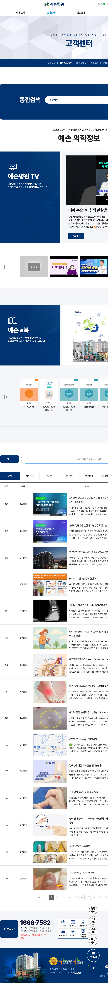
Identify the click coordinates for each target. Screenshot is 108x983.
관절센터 (93, 910)
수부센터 (93, 931)
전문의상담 (50, 63)
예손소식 (20, 12)
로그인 (100, 4)
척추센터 (93, 920)
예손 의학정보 (66, 63)
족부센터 (93, 941)
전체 (10, 475)
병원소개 (81, 12)
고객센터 (50, 12)
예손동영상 (81, 63)
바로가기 (76, 236)
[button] (6, 267)
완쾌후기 (94, 63)
